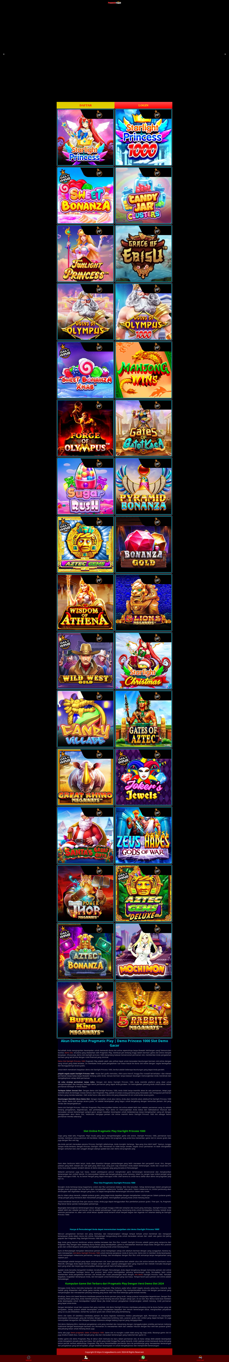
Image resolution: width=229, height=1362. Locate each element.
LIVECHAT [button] (200, 1360)
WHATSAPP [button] (143, 1360)
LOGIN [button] (143, 105)
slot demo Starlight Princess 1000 (86, 1253)
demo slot (69, 1053)
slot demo (139, 1274)
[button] (4, 54)
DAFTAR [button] (86, 105)
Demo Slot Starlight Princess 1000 (71, 1061)
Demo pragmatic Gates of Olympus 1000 (87, 1332)
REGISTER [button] (86, 1360)
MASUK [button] (29, 1360)
